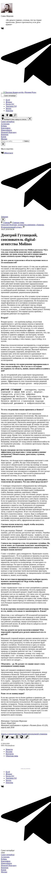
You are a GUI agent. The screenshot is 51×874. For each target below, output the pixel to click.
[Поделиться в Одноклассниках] (17, 737)
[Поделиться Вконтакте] (12, 737)
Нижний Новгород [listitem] (8, 132)
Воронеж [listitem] (4, 134)
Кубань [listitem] (4, 126)
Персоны (9, 111)
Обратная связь (12, 756)
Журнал (9, 102)
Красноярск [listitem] (5, 128)
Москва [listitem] (4, 139)
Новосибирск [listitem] (6, 130)
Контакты (10, 754)
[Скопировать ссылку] (26, 737)
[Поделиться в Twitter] (7, 737)
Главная (6, 223)
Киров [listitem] (3, 137)
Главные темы (18, 223)
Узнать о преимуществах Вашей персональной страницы (24, 734)
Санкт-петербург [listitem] (8, 122)
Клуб (8, 100)
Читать (8, 108)
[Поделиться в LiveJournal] (21, 737)
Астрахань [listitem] (5, 124)
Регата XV (10, 104)
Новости (9, 749)
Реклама (9, 752)
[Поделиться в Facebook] (2, 737)
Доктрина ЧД (11, 106)
